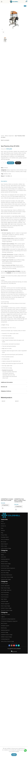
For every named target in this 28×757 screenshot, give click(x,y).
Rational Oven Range (5, 570)
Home (2, 135)
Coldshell (18, 648)
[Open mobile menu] (1, 1)
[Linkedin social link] (10, 176)
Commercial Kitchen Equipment (8, 568)
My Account (3, 541)
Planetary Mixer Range (20, 171)
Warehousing (3, 627)
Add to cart (10, 162)
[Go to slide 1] (14, 29)
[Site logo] (14, 1)
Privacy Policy (4, 534)
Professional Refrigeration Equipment (9, 621)
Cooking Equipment (5, 639)
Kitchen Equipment (5, 603)
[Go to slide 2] (14, 31)
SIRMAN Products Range (6, 636)
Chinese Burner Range (5, 563)
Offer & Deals (4, 546)
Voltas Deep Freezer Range (7, 577)
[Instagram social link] (12, 645)
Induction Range (4, 632)
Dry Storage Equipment (6, 590)
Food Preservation (5, 592)
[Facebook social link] (5, 176)
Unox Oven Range (5, 572)
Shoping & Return (5, 537)
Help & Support (4, 543)
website (3, 277)
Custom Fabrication (5, 585)
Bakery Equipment (9, 135)
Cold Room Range (5, 565)
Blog (2, 532)
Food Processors (11, 171)
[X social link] (6, 176)
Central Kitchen (20, 170)
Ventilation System (5, 625)
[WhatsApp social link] (11, 176)
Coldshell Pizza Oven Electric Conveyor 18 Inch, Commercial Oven (20, 500)
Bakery (2, 554)
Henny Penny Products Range (7, 641)
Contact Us (3, 525)
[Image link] (11, 515)
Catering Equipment (5, 559)
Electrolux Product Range (6, 610)
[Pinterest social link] (8, 176)
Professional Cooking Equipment (8, 618)
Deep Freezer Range (5, 587)
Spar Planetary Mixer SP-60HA (12, 271)
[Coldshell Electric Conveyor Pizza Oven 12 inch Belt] (7, 449)
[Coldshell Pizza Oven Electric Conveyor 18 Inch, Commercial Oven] (20, 449)
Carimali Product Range (6, 608)
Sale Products (4, 623)
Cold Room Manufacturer (6, 574)
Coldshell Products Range (6, 634)
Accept (14, 754)
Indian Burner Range (5, 614)
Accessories (3, 552)
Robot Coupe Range (5, 605)
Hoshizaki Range (4, 601)
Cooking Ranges (4, 583)
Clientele (3, 530)
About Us (3, 523)
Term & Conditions (5, 539)
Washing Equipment (5, 630)
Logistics (3, 616)
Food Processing (4, 594)
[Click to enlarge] (3, 32)
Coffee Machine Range (6, 548)
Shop (2, 528)
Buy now (18, 162)
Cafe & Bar (3, 556)
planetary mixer (7, 173)
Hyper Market (4, 599)
